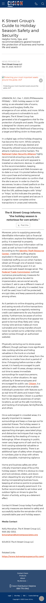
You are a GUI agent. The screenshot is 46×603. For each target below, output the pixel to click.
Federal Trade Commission (16, 272)
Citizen (32, 383)
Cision (26, 599)
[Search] (42, 4)
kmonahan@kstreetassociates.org (20, 535)
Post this (24, 225)
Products (22, 576)
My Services (21, 581)
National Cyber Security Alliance (19, 154)
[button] (23, 78)
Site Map (17, 596)
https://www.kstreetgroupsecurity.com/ (23, 556)
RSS (24, 596)
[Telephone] (36, 4)
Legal (9, 596)
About (22, 578)
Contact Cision (22, 573)
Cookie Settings (33, 596)
